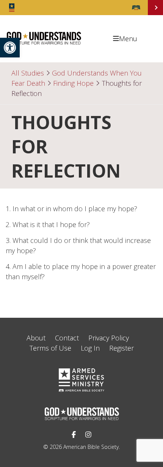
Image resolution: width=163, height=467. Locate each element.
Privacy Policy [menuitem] (108, 337)
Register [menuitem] (121, 348)
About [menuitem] (36, 337)
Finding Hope (73, 83)
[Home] (44, 44)
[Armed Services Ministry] (12, 7)
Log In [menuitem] (90, 348)
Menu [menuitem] (128, 38)
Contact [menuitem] (67, 337)
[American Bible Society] (136, 7)
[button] (10, 47)
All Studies (27, 72)
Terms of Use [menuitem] (50, 348)
